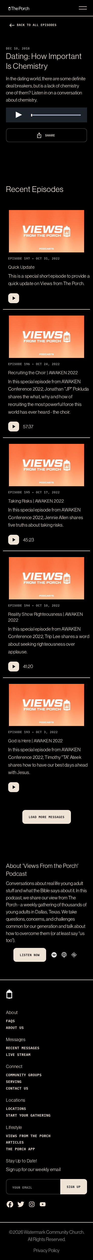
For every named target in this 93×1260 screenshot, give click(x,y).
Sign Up (74, 1186)
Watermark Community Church (54, 1232)
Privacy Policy (46, 1250)
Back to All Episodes (33, 25)
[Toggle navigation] (83, 8)
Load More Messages (46, 817)
